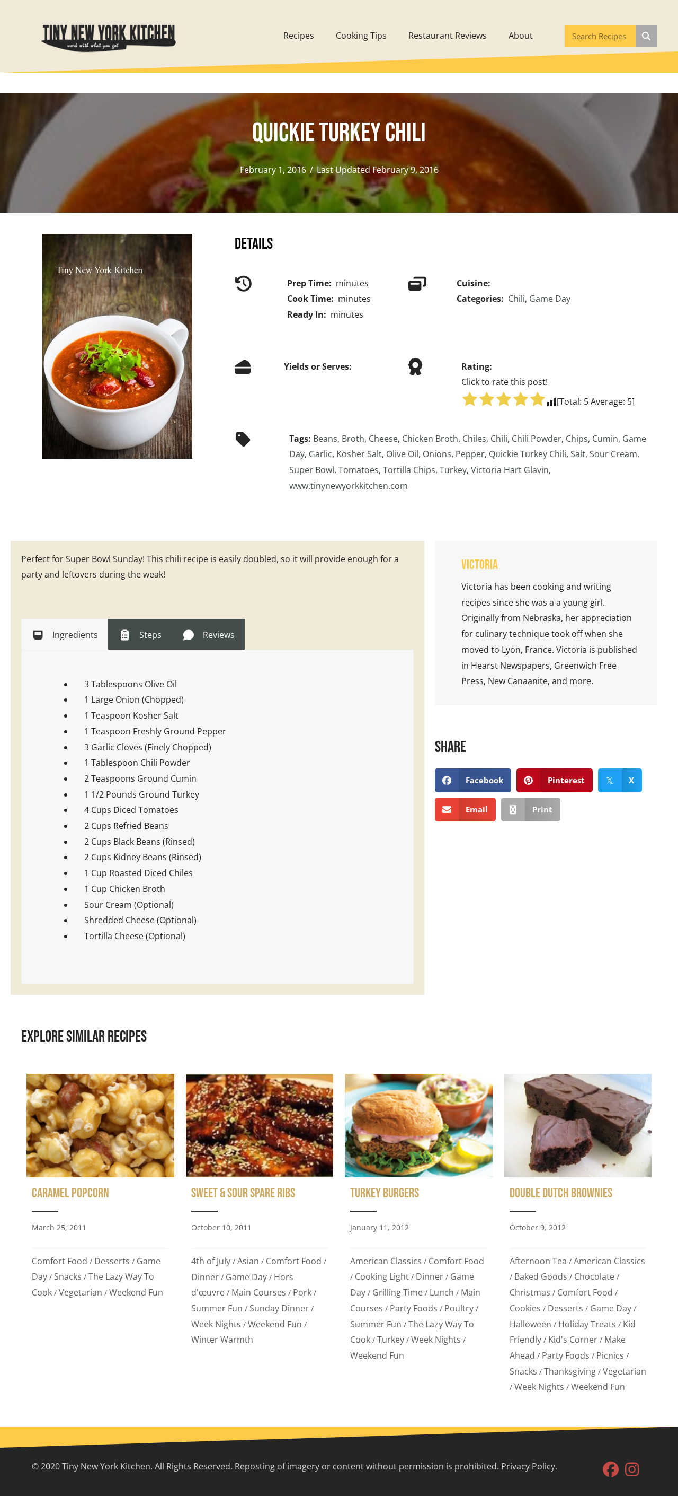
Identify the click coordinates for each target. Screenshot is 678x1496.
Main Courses (258, 1292)
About (520, 35)
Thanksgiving (570, 1371)
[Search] (646, 36)
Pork (302, 1292)
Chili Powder (536, 438)
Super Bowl (311, 470)
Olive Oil (402, 454)
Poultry (459, 1308)
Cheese (383, 438)
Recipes (298, 35)
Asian (248, 1261)
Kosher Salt (359, 454)
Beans (325, 438)
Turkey (453, 470)
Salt (577, 454)
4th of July (210, 1261)
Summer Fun (217, 1308)
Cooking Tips (361, 35)
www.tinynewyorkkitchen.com (348, 486)
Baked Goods (540, 1276)
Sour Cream (613, 454)
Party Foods (414, 1308)
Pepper (470, 454)
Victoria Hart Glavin (510, 470)
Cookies (525, 1308)
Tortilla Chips (409, 470)
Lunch (442, 1292)
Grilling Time (397, 1292)
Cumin (605, 438)
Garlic (320, 454)
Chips (577, 438)
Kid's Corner (572, 1339)
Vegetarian (80, 1292)
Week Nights (216, 1324)
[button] (610, 1469)
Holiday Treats (587, 1324)
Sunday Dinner (279, 1308)
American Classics (386, 1261)
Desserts (112, 1261)
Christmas (530, 1292)
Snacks (68, 1276)
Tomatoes (358, 470)
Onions (437, 454)
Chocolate (594, 1276)
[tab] (64, 634)
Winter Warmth (222, 1339)
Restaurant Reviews (447, 35)
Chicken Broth (430, 438)
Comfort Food (59, 1261)
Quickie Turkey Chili (527, 454)
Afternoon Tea (538, 1261)
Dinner (205, 1277)
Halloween (530, 1324)
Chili (516, 298)
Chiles (474, 438)
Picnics (610, 1355)
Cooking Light (382, 1276)
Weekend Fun (136, 1292)
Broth (353, 438)
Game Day (549, 298)
